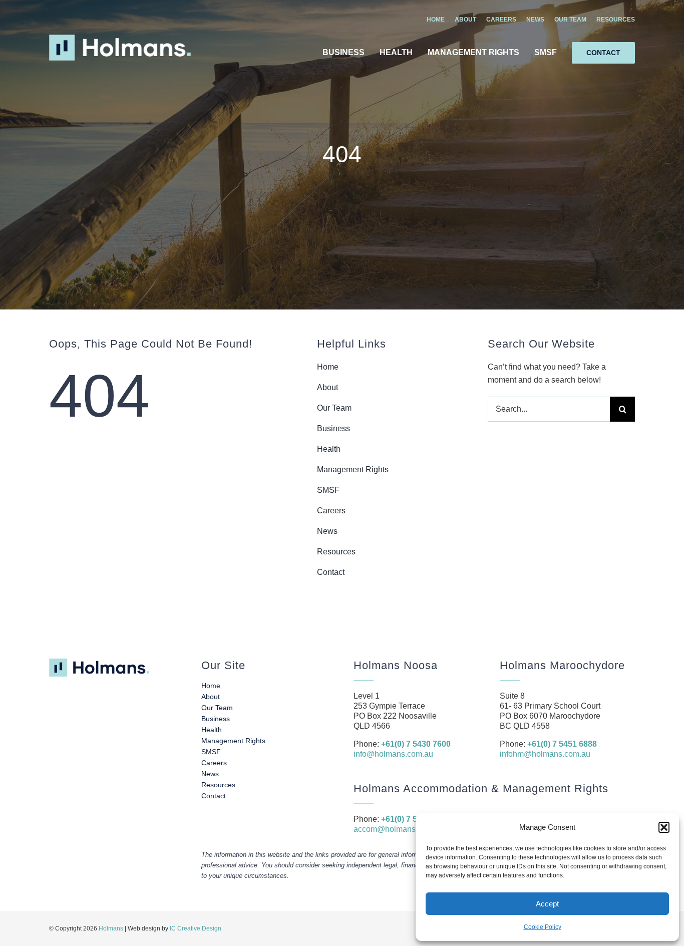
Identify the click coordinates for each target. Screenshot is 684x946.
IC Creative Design (195, 928)
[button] (664, 827)
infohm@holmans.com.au (545, 754)
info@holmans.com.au (393, 754)
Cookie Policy (542, 926)
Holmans (111, 928)
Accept (547, 903)
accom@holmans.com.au (399, 829)
